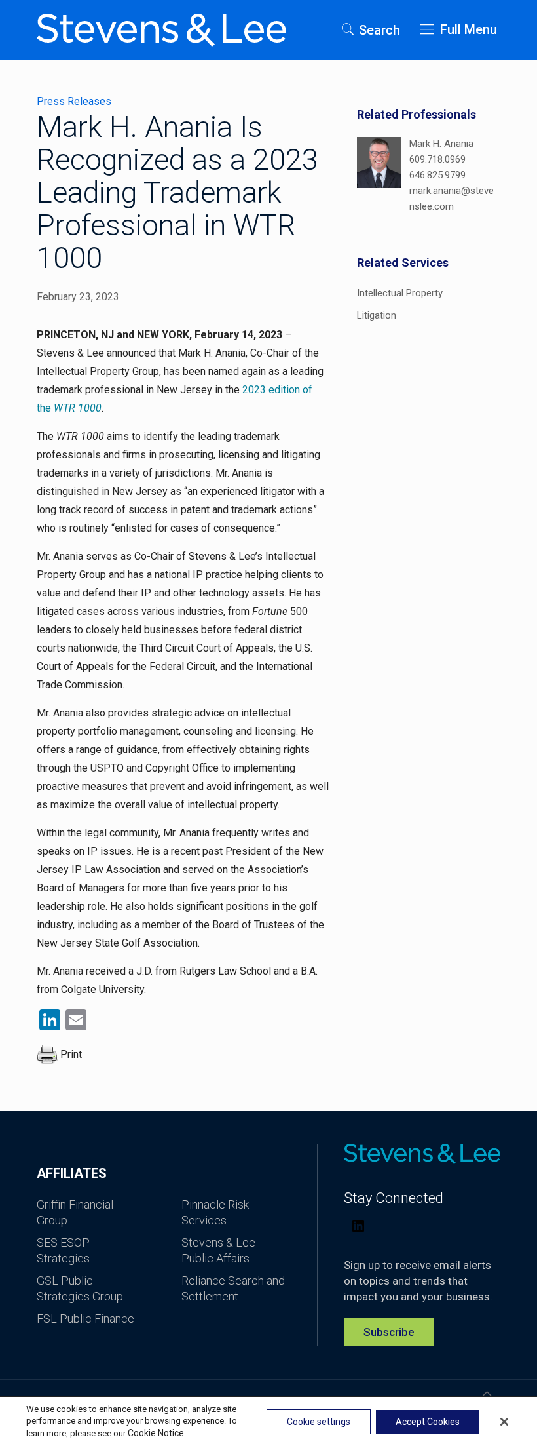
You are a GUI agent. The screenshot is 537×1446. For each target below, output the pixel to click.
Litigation (376, 315)
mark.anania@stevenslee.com (451, 198)
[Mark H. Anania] (379, 175)
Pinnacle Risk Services (215, 1212)
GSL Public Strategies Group (80, 1288)
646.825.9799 (437, 175)
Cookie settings (318, 1422)
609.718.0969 (437, 159)
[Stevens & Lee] (161, 29)
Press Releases (74, 101)
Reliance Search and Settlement (233, 1288)
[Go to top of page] (486, 1394)
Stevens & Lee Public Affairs (218, 1250)
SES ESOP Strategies (63, 1250)
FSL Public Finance (85, 1318)
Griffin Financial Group (75, 1212)
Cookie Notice (156, 1433)
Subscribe (389, 1332)
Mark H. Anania (441, 143)
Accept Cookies (428, 1422)
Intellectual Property (400, 293)
